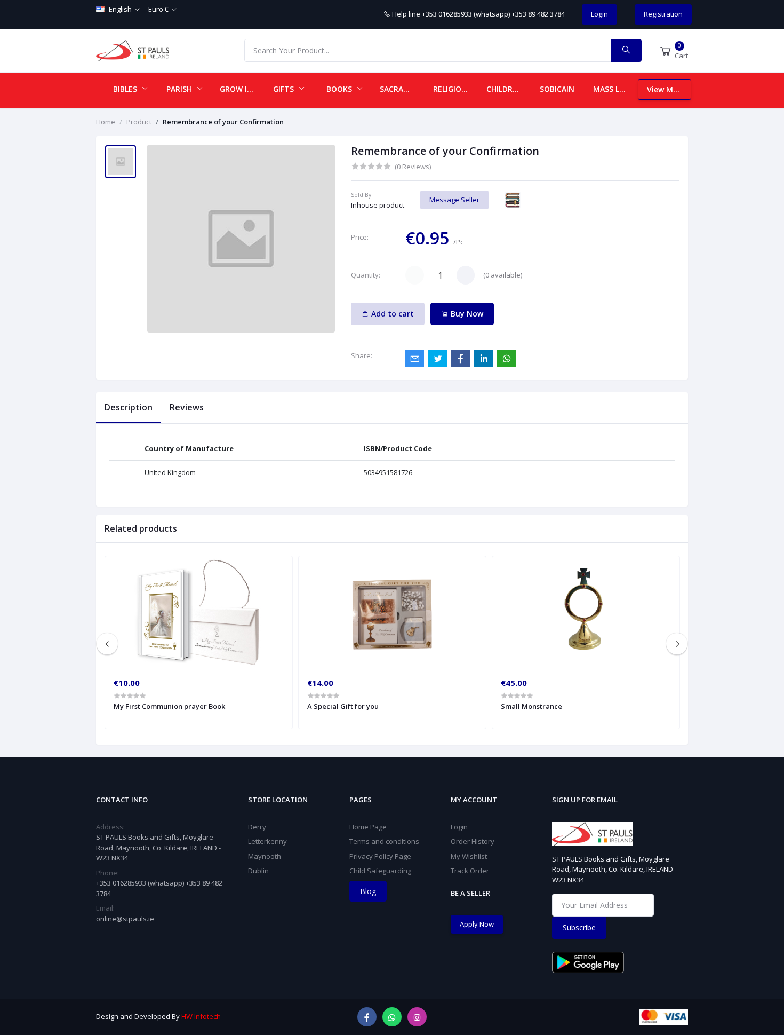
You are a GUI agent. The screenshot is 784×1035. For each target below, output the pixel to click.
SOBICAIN (557, 89)
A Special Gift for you (343, 706)
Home (105, 122)
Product (138, 122)
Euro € (158, 9)
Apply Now (477, 924)
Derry (257, 827)
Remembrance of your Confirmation (223, 122)
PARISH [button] (180, 89)
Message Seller (454, 199)
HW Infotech (201, 1016)
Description (129, 407)
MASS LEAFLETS (615, 89)
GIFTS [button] (284, 89)
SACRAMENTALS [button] (402, 89)
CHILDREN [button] (505, 89)
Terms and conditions (384, 841)
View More (666, 89)
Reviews (187, 407)
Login (599, 14)
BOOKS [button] (340, 89)
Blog (368, 891)
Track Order (470, 870)
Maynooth (264, 856)
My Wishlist (469, 856)
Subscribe (579, 927)
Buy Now (466, 314)
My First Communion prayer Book (169, 706)
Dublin (258, 870)
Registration (663, 14)
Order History (472, 841)
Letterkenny (267, 841)
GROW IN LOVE (242, 89)
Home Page (368, 827)
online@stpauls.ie (125, 918)
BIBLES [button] (126, 89)
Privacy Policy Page (380, 856)
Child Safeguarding (380, 870)
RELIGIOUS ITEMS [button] (455, 89)
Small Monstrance (531, 706)
